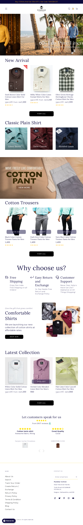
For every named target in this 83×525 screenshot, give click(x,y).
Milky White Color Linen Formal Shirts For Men (40, 96)
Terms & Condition (13, 500)
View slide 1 (38, 51)
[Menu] (6, 9)
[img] (41, 420)
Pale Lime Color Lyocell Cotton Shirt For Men (66, 388)
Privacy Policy (11, 496)
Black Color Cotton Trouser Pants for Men (14, 238)
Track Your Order (12, 483)
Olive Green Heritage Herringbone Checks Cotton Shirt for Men (65, 97)
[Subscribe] (77, 477)
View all (41, 114)
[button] (69, 9)
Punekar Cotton (16, 519)
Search (8, 480)
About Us (9, 476)
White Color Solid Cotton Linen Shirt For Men (16, 388)
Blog (7, 506)
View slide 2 (44, 51)
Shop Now (14, 337)
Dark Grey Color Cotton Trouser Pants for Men (40, 238)
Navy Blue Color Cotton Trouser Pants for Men (66, 238)
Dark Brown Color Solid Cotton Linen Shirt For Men (15, 97)
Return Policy (11, 493)
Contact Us (10, 509)
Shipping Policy (11, 503)
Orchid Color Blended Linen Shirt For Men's (39, 388)
